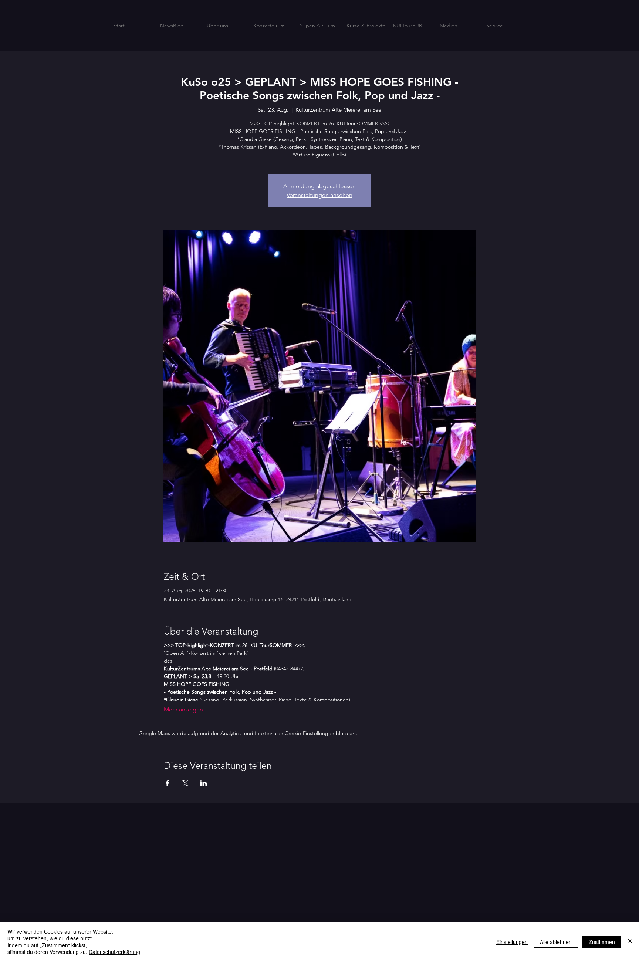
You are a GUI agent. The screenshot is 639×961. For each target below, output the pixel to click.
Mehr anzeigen (183, 709)
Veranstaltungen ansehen (319, 195)
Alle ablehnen (556, 941)
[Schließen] (630, 941)
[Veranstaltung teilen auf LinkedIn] (203, 783)
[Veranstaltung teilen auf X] (185, 783)
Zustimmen (602, 941)
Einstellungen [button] (512, 941)
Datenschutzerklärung (114, 951)
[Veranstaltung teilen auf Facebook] (167, 783)
